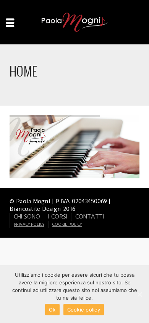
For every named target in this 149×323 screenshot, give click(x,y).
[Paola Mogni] (74, 21)
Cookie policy (83, 310)
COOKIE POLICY (67, 224)
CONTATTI (89, 216)
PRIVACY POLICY (29, 224)
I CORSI (57, 216)
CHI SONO (27, 216)
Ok (52, 310)
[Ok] (139, 294)
